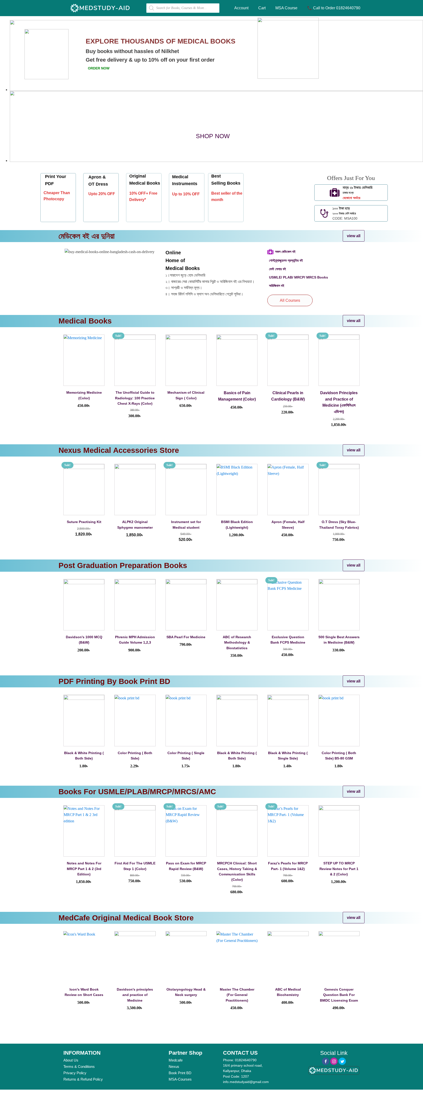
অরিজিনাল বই (276, 286)
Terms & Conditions (79, 1066)
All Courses (290, 300)
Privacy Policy (74, 1073)
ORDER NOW (98, 68)
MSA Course (286, 8)
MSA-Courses (180, 1079)
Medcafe (176, 1060)
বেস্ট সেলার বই (278, 269)
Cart (262, 8)
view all (353, 236)
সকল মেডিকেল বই (285, 252)
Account (241, 8)
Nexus (174, 1066)
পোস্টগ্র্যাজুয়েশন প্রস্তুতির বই (286, 260)
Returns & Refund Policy (83, 1079)
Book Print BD (180, 1073)
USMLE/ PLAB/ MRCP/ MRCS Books (298, 277)
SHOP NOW (213, 136)
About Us (70, 1060)
